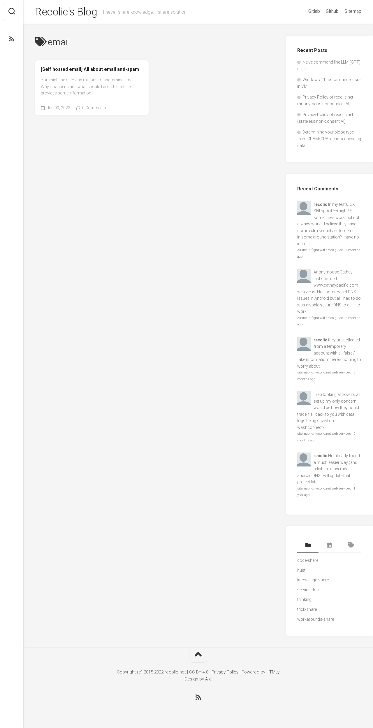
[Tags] (350, 545)
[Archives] (329, 545)
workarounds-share (315, 619)
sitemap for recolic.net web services (324, 372)
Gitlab (314, 11)
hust (301, 570)
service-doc (308, 589)
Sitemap (352, 11)
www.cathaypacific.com (336, 285)
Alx (208, 679)
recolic (320, 204)
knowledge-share (313, 580)
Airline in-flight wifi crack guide (320, 250)
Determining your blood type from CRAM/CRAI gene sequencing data (329, 139)
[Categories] (308, 545)
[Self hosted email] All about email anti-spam (90, 69)
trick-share (307, 609)
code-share (307, 560)
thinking (304, 599)
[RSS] (11, 39)
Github (332, 11)
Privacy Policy (225, 672)
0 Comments (94, 108)
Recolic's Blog (66, 12)
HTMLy (272, 672)
